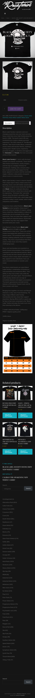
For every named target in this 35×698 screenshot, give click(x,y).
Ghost (7, 189)
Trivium (17, 153)
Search (5, 485)
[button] (29, 64)
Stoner (8, 18)
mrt (18, 48)
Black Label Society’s (9, 159)
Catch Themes (20, 695)
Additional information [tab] (22, 123)
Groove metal (28, 116)
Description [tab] (8, 123)
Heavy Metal (12, 117)
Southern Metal (20, 117)
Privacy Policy (21, 693)
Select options (8, 415)
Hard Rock (5, 117)
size (5, 100)
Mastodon (8, 153)
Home (2, 18)
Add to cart (15, 109)
